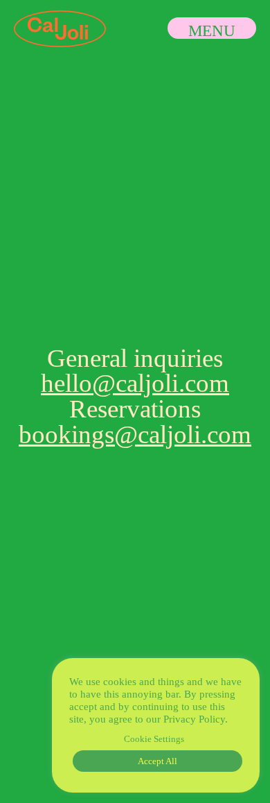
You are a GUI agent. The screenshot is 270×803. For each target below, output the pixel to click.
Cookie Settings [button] (154, 739)
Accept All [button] (157, 761)
